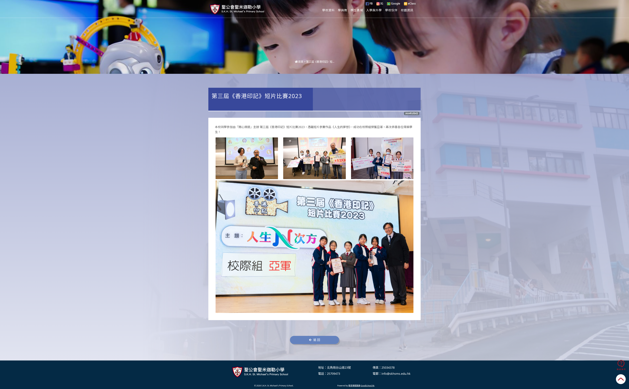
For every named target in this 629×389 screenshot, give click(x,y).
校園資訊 (407, 10)
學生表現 (357, 10)
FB (370, 3)
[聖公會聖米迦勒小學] (260, 372)
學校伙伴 (391, 10)
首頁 (300, 61)
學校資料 (328, 10)
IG (381, 3)
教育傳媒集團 (354, 385)
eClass (411, 3)
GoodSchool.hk (367, 385)
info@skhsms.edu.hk (395, 374)
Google (395, 3)
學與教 (342, 10)
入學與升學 (374, 10)
